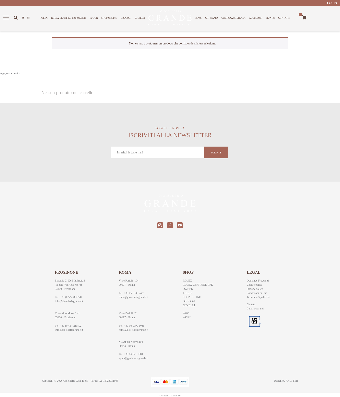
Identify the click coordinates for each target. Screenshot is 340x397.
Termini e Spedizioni (258, 297)
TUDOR (94, 18)
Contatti (251, 304)
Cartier (186, 316)
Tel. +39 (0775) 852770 (68, 297)
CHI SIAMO (211, 18)
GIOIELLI (140, 18)
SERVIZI (270, 18)
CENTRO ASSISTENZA (233, 18)
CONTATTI (284, 18)
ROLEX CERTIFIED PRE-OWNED (68, 18)
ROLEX (44, 18)
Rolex (186, 312)
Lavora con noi (255, 308)
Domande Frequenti (258, 280)
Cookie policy (254, 284)
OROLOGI (126, 18)
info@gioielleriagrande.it (69, 301)
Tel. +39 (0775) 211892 (68, 325)
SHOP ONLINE (109, 18)
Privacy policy (255, 288)
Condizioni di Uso (257, 293)
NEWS (198, 18)
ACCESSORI (255, 18)
